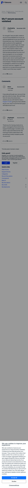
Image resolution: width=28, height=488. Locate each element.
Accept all (14, 477)
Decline (14, 481)
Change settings (14, 485)
